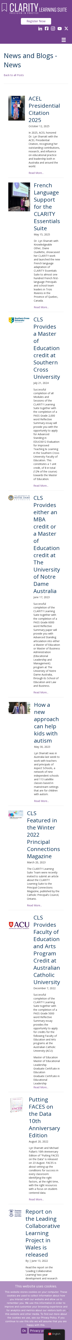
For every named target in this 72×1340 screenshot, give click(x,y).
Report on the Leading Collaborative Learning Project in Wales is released (42, 1233)
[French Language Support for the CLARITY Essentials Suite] (19, 196)
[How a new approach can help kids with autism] (19, 708)
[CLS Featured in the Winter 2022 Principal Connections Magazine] (15, 814)
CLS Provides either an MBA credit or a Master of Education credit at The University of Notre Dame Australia (46, 544)
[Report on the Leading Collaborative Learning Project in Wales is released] (15, 1213)
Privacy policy (40, 1330)
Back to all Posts (14, 75)
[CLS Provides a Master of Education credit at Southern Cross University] (19, 320)
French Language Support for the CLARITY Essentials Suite (47, 206)
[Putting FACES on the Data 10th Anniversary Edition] (16, 1105)
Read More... (36, 173)
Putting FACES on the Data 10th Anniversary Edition (44, 1117)
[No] (67, 1310)
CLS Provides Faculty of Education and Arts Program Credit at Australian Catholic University (46, 950)
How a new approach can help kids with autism (46, 722)
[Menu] (63, 40)
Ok (24, 1330)
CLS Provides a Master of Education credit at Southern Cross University (46, 348)
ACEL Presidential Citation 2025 (44, 109)
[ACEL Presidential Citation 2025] (16, 108)
